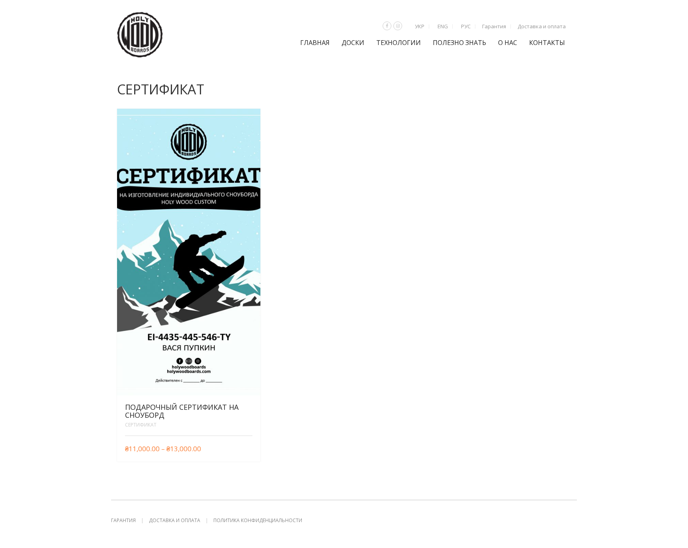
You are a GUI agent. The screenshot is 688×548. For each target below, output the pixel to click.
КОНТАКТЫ (547, 42)
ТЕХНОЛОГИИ (398, 42)
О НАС (507, 42)
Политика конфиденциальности (257, 520)
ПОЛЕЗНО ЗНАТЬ (459, 42)
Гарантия (494, 26)
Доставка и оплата (542, 26)
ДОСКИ (353, 42)
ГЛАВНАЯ (315, 42)
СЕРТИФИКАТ (140, 424)
